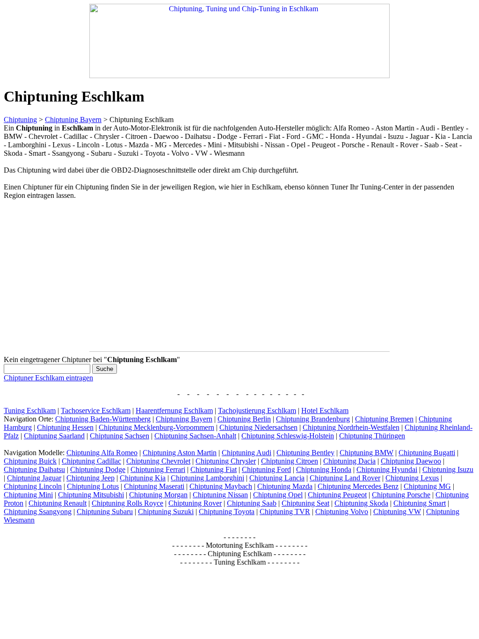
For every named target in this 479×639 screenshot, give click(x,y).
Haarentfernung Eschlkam (174, 410)
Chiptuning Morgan (158, 495)
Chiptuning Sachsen (119, 436)
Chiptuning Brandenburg (313, 419)
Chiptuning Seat (305, 503)
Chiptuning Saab (251, 503)
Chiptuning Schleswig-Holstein (287, 436)
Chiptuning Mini (28, 495)
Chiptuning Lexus (412, 478)
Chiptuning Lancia (277, 478)
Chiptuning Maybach (220, 486)
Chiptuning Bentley (305, 453)
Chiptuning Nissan (220, 495)
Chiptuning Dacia (349, 461)
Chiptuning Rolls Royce (127, 503)
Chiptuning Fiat (213, 469)
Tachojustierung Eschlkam (257, 410)
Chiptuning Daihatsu (34, 469)
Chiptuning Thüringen (372, 436)
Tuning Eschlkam (30, 410)
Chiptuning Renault (58, 503)
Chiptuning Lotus (93, 486)
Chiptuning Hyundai (386, 469)
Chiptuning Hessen (65, 427)
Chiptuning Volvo (341, 512)
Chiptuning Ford (266, 469)
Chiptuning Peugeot (337, 495)
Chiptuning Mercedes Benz (358, 486)
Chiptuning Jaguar (34, 478)
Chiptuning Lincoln (33, 486)
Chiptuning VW (397, 512)
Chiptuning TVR (285, 512)
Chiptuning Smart (419, 503)
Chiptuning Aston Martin (180, 453)
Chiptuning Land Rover (345, 478)
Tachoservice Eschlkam (96, 410)
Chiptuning (20, 119)
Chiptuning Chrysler (226, 461)
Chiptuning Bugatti (427, 453)
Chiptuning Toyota (226, 512)
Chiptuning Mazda (284, 486)
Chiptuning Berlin (244, 419)
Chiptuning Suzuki (166, 512)
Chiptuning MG (427, 486)
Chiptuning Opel (278, 495)
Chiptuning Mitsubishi (91, 495)
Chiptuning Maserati (154, 486)
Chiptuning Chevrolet (158, 461)
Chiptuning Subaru (105, 512)
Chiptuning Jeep (90, 478)
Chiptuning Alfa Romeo (102, 453)
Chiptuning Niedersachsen (258, 427)
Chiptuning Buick (30, 461)
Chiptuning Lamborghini (207, 478)
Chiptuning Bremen (384, 419)
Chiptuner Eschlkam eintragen (48, 378)
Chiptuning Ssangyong (38, 512)
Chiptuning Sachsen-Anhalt (195, 436)
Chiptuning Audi (246, 453)
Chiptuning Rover (195, 503)
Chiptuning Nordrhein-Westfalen (351, 427)
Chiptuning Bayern (73, 119)
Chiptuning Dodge (97, 469)
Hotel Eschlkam (324, 410)
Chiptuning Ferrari (158, 469)
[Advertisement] (82, 273)
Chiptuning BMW (366, 453)
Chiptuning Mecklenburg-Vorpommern (156, 427)
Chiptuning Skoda (361, 503)
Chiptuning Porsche (401, 495)
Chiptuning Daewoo (411, 461)
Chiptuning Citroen (289, 461)
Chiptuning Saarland (54, 436)
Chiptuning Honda (323, 469)
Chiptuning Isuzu (447, 469)
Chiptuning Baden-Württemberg (103, 419)
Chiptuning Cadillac (91, 461)
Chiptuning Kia (143, 478)
